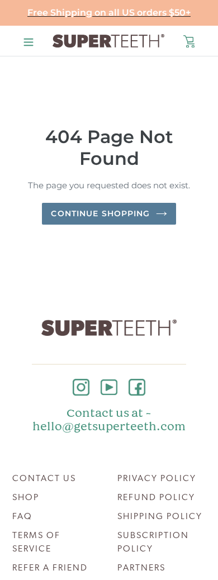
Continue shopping (100, 213)
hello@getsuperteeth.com (109, 427)
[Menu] (28, 40)
